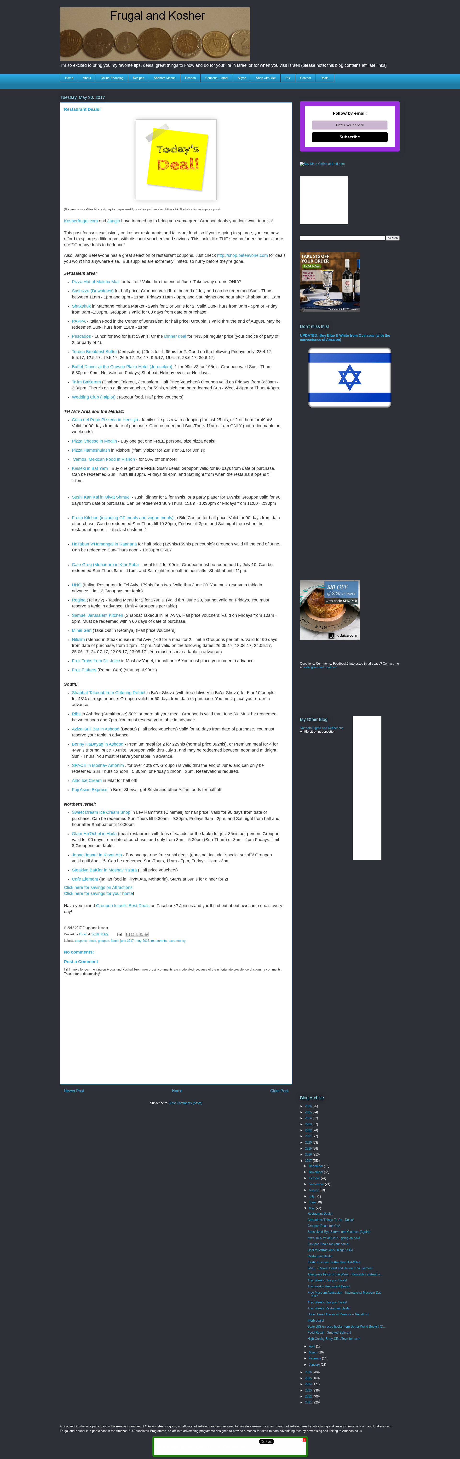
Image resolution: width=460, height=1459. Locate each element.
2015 (309, 1378)
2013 (309, 1390)
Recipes (138, 78)
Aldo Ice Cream (87, 780)
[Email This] (128, 934)
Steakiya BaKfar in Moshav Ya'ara (104, 870)
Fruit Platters (84, 670)
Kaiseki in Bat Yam (90, 468)
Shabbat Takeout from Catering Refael (109, 692)
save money (177, 941)
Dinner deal (175, 336)
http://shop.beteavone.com (242, 255)
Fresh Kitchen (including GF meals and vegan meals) (122, 517)
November (316, 1172)
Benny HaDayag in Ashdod (97, 744)
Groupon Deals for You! (324, 1226)
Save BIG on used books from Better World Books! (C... (347, 1326)
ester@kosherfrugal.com (321, 667)
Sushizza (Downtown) (93, 290)
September (317, 1184)
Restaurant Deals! (320, 1213)
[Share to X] (137, 934)
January (315, 1364)
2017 (309, 1160)
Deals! (325, 78)
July (312, 1196)
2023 (309, 1124)
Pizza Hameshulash (91, 450)
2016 (309, 1372)
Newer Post (74, 1091)
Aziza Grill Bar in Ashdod (95, 729)
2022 (309, 1130)
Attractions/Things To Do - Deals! (331, 1220)
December (316, 1166)
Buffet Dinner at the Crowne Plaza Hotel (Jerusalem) (122, 366)
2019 (309, 1148)
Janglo (113, 221)
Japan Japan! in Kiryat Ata (97, 855)
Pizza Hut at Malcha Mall (95, 281)
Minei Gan (82, 630)
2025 (309, 1112)
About (87, 78)
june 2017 (127, 941)
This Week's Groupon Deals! (327, 1280)
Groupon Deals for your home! (328, 1244)
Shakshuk (81, 306)
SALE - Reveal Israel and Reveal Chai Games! (340, 1268)
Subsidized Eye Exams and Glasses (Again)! (339, 1232)
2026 (309, 1106)
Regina (79, 600)
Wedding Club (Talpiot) (93, 397)
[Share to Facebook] (141, 934)
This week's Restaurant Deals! (329, 1286)
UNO (76, 585)
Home (69, 78)
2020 (309, 1142)
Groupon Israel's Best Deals (123, 905)
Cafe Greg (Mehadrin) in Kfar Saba (105, 564)
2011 (309, 1402)
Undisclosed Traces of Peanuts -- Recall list (338, 1314)
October (315, 1178)
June (312, 1202)
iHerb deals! (316, 1320)
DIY (288, 78)
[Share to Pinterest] (146, 934)
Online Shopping (112, 78)
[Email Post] (119, 934)
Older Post (279, 1091)
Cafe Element (85, 879)
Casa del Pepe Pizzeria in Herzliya (105, 419)
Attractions (122, 887)
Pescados (81, 336)
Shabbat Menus (165, 78)
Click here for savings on (88, 887)
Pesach (190, 78)
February (315, 1358)
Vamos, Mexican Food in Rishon (104, 459)
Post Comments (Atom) (185, 1103)
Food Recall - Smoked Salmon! (329, 1332)
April (312, 1346)
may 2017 (142, 941)
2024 (309, 1118)
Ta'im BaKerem (86, 382)
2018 (309, 1154)
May (312, 1208)
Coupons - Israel (216, 78)
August (314, 1190)
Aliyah (242, 78)
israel (114, 941)
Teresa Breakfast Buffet (94, 351)
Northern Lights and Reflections (322, 728)
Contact (305, 78)
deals (92, 941)
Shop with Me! (266, 78)
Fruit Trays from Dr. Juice (96, 660)
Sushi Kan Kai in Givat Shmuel (101, 497)
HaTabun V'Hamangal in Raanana (104, 544)
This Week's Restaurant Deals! (329, 1308)
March (313, 1352)
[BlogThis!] (132, 934)
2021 (309, 1136)
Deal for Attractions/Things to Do (330, 1250)
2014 (309, 1384)
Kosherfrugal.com (81, 221)
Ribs (76, 714)
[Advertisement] (147, 1123)
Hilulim (78, 639)
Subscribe (349, 137)
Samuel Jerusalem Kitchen (97, 615)
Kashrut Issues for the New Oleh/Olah (334, 1262)
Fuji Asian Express (89, 789)
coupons (81, 941)
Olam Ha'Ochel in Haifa (94, 833)
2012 (309, 1396)
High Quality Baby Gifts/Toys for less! (334, 1339)
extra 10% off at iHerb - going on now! (334, 1238)
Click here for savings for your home (98, 893)
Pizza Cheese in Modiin (94, 441)
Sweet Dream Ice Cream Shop (101, 812)
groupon (103, 941)
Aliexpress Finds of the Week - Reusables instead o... (345, 1274)
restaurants (159, 941)
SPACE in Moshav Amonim (98, 765)
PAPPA (79, 321)
